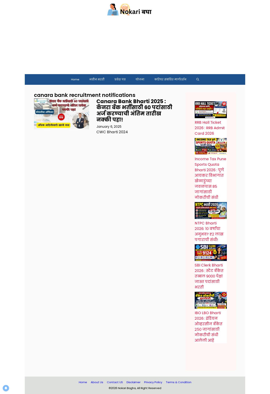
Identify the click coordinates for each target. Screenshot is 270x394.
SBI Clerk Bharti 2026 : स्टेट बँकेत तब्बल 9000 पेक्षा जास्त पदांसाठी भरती (209, 276)
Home (75, 79)
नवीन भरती (97, 79)
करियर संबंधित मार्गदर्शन (170, 79)
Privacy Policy (153, 382)
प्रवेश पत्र (120, 79)
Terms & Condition (178, 382)
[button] (197, 79)
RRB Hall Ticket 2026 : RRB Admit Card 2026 (210, 128)
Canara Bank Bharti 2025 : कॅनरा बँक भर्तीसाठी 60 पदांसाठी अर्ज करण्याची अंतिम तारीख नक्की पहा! (134, 111)
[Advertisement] (135, 46)
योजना (140, 79)
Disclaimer (134, 382)
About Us (97, 382)
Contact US (115, 382)
